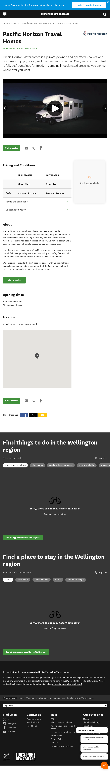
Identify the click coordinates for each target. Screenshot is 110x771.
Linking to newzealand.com (63, 732)
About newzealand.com (61, 722)
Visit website (11, 148)
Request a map (34, 719)
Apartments (22, 579)
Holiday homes (41, 579)
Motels (58, 579)
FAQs (53, 719)
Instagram (12, 723)
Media (86, 719)
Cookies (54, 742)
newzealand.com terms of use (67, 684)
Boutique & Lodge (75, 579)
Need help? (32, 726)
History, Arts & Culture (15, 465)
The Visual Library (91, 722)
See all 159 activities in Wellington (23, 537)
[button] (4, 14)
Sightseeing (37, 465)
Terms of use (56, 735)
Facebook (11, 727)
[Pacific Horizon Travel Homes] (95, 33)
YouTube (11, 732)
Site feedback (33, 722)
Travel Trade (89, 726)
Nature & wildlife (86, 465)
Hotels (8, 579)
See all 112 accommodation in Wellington (26, 652)
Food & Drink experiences (61, 465)
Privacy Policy (57, 739)
